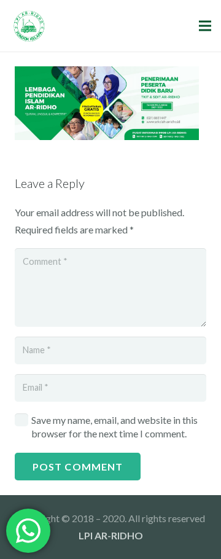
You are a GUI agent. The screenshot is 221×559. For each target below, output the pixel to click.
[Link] (29, 26)
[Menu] (205, 25)
